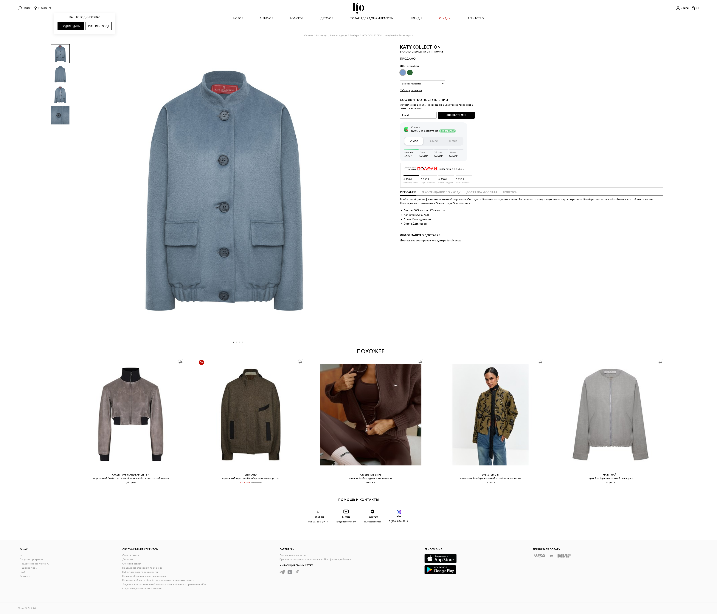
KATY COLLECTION (420, 47)
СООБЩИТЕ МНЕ (456, 115)
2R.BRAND (251, 475)
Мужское (296, 18)
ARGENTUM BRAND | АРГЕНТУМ (131, 475)
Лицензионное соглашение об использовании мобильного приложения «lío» (164, 584)
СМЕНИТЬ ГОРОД (98, 26)
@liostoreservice (372, 519)
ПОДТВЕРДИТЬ (71, 26)
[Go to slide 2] (236, 342)
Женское (266, 18)
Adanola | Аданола (370, 475)
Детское (326, 18)
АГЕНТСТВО (476, 18)
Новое (238, 18)
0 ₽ (697, 8)
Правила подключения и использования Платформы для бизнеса (315, 559)
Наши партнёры (28, 568)
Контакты (25, 576)
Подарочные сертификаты (34, 564)
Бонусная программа (31, 559)
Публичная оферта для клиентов (140, 572)
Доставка (127, 559)
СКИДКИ (445, 18)
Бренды (416, 18)
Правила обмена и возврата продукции (144, 576)
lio (21, 555)
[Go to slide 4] (242, 342)
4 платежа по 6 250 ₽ (451, 169)
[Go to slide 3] (239, 342)
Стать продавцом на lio (293, 555)
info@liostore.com (346, 519)
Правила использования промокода (142, 568)
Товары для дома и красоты (371, 18)
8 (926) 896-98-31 (399, 519)
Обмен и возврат (132, 564)
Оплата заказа (130, 555)
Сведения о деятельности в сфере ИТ (143, 588)
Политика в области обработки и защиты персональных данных (158, 580)
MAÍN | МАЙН (610, 475)
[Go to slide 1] (233, 342)
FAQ (22, 572)
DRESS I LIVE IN (490, 475)
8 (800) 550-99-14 (318, 519)
